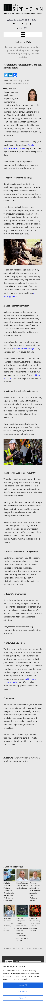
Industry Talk (37, 948)
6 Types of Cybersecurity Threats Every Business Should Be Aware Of (34, 924)
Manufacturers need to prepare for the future (22, 885)
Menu (23, 34)
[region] (23, 982)
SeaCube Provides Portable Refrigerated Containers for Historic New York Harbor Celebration (9, 892)
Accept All (23, 985)
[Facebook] (31, 24)
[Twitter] (14, 24)
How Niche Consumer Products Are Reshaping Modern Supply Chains (9, 924)
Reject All (23, 998)
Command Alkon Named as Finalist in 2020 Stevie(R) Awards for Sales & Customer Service (34, 892)
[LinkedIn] (23, 24)
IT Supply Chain (9, 948)
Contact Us (23, 28)
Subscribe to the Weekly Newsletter (23, 20)
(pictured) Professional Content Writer (16, 82)
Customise (23, 991)
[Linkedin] (10, 75)
